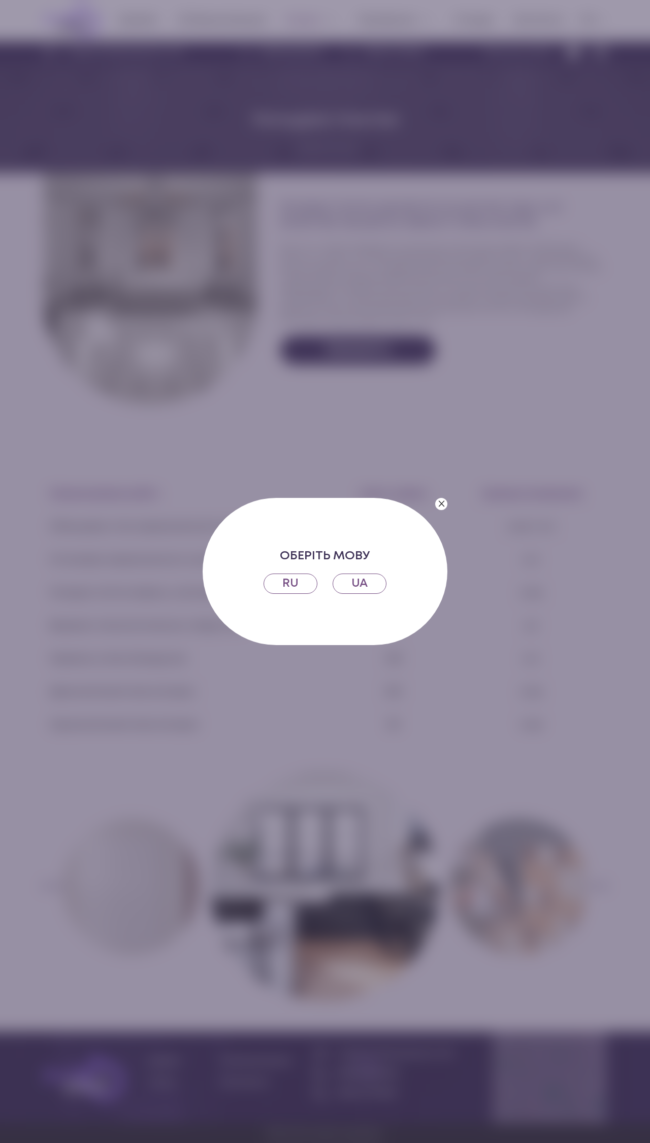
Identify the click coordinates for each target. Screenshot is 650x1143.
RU (290, 583)
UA (359, 583)
